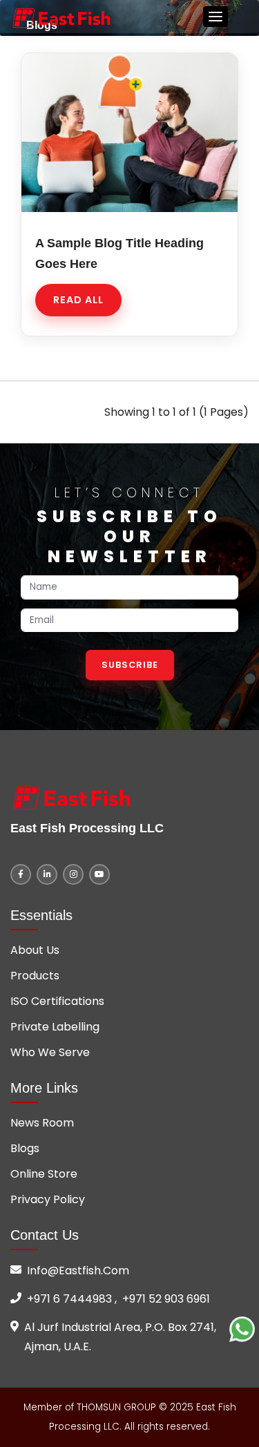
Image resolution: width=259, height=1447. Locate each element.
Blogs (24, 1148)
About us (34, 950)
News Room (42, 1123)
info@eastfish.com (78, 1270)
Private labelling (54, 1027)
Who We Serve (50, 1052)
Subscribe (130, 665)
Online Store (43, 1174)
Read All (78, 300)
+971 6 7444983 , (72, 1299)
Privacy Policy (47, 1199)
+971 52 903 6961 (166, 1299)
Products (34, 976)
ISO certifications (57, 1001)
